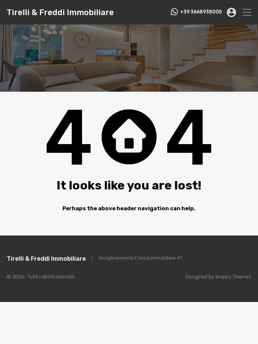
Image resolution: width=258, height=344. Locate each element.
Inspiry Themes (233, 277)
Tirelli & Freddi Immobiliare (60, 12)
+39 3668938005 (201, 12)
